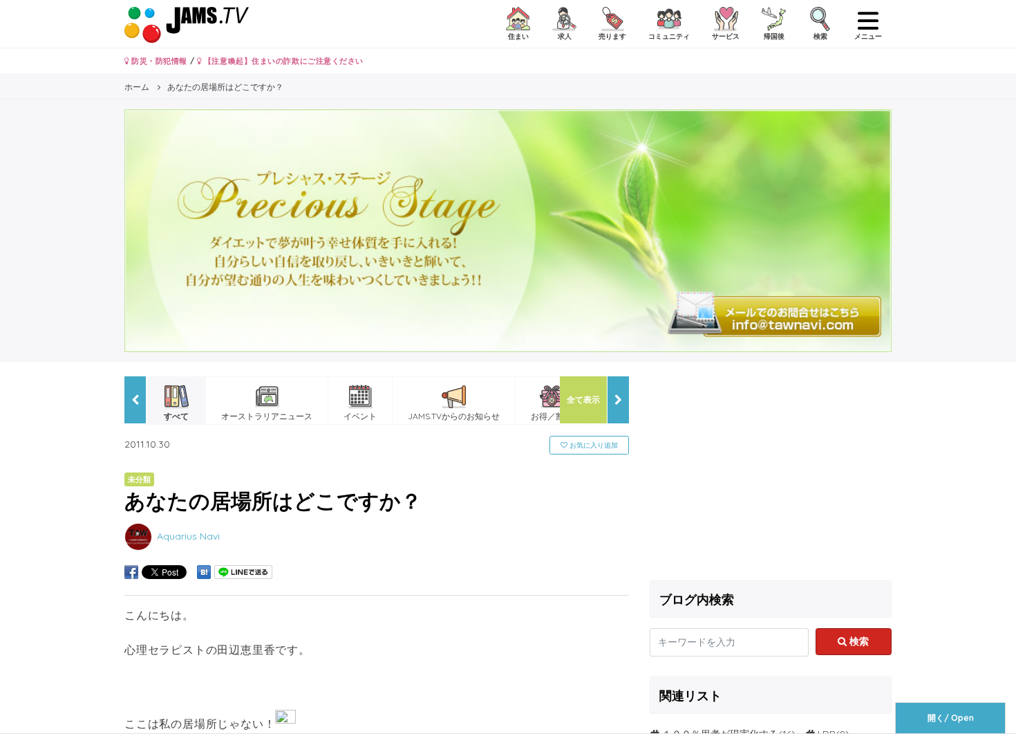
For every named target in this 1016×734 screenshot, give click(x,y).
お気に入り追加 (592, 445)
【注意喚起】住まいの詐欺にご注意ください (282, 61)
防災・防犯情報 (158, 61)
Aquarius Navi (188, 536)
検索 (858, 641)
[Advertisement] (771, 473)
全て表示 (583, 399)
